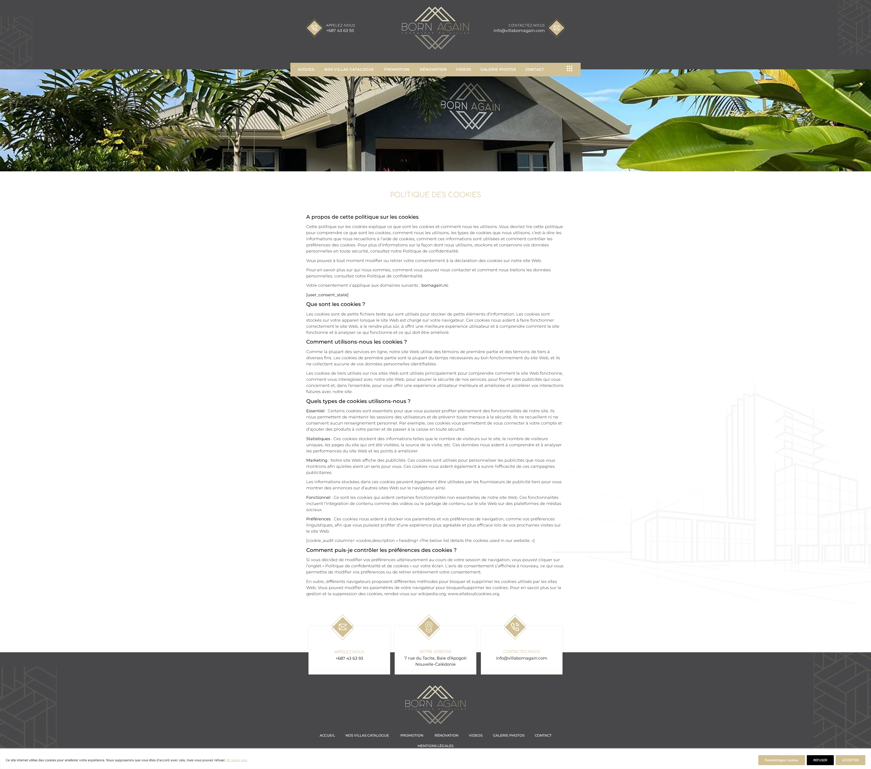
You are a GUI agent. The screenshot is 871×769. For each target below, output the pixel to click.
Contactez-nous (527, 25)
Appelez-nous (340, 25)
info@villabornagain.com (519, 30)
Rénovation (433, 69)
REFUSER (820, 760)
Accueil (306, 69)
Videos (463, 69)
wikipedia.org (432, 593)
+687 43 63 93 (340, 30)
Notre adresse (435, 652)
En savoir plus (237, 760)
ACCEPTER (850, 760)
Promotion (397, 69)
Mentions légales (435, 746)
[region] (435, 758)
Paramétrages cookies (781, 760)
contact (534, 69)
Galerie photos (498, 69)
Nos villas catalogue (349, 69)
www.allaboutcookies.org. (474, 593)
